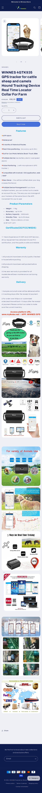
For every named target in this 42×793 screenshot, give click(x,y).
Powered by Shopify (21, 780)
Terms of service (22, 783)
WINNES (12, 780)
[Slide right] (25, 62)
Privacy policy (10, 783)
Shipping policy (33, 783)
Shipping (4, 102)
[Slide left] (16, 62)
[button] (2, 7)
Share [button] (6, 730)
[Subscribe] (35, 758)
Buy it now (21, 124)
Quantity (5, 106)
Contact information (22, 786)
